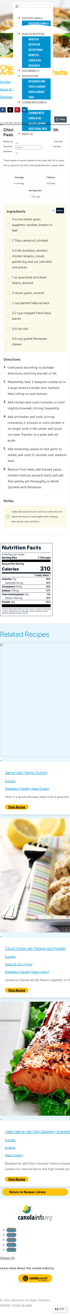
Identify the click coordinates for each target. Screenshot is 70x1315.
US (53, 210)
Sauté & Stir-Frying (19, 964)
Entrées (5, 82)
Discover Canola (32, 18)
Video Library (36, 91)
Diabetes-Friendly (12, 97)
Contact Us (7, 1258)
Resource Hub (30, 75)
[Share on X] (10, 109)
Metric (60, 210)
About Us (27, 133)
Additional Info (37, 128)
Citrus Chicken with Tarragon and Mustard (35, 948)
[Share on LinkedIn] (25, 109)
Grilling (10, 1147)
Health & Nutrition (33, 33)
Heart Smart (40, 788)
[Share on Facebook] (3, 109)
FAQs (31, 97)
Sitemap (5, 1305)
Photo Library (37, 86)
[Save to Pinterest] (17, 109)
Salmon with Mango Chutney (26, 772)
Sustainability (31, 70)
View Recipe (16, 807)
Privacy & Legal (22, 1305)
